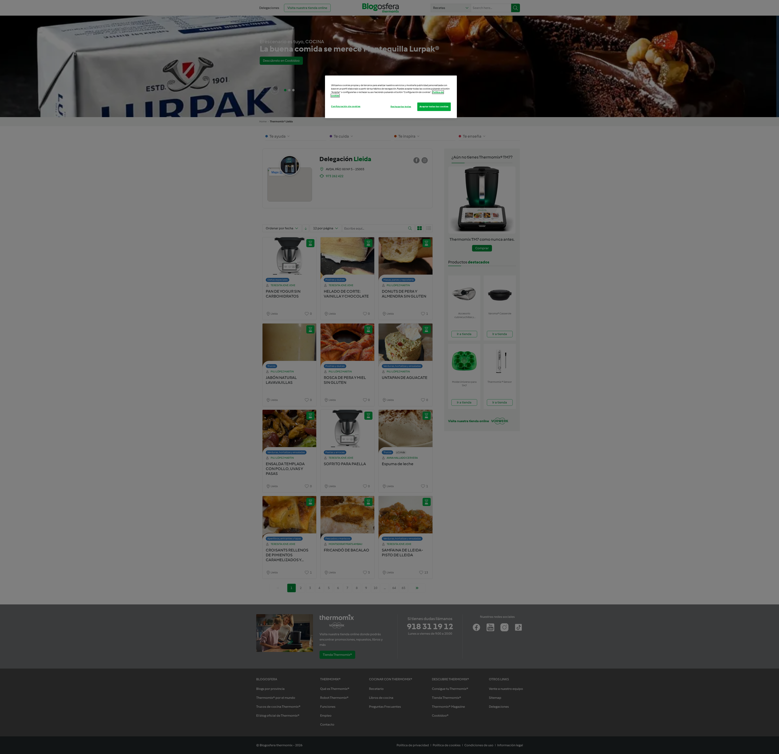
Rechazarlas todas (401, 106)
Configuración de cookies (345, 106)
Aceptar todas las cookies (434, 106)
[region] (391, 97)
